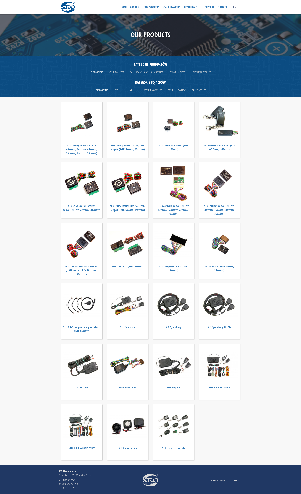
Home (124, 7)
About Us (135, 7)
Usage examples (171, 7)
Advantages (190, 7)
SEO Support (207, 7)
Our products (151, 7)
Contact (222, 7)
